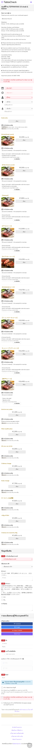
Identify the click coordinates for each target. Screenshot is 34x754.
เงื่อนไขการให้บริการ (17, 730)
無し (4, 600)
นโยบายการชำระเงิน (17, 736)
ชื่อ (4, 640)
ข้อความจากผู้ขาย (6, 13)
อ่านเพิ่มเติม (17, 159)
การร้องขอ (4, 603)
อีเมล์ (5, 674)
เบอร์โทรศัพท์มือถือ (8, 651)
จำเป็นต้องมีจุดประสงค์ (10, 556)
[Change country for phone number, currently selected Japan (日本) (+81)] (3, 654)
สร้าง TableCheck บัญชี (9, 687)
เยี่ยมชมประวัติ (5, 563)
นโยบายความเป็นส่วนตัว (17, 733)
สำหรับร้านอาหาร (17, 727)
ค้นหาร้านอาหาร (17, 739)
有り (4, 597)
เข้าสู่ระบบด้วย (5, 621)
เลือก (17, 121)
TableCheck (17, 634)
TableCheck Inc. (17, 743)
